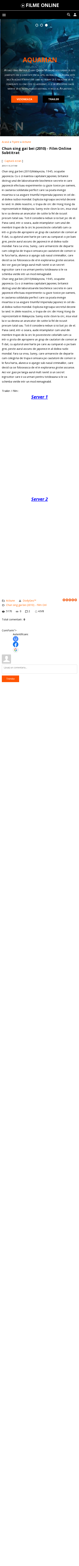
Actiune (26, 142)
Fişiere (15, 142)
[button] (36, 25)
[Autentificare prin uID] (15, 639)
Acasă (5, 142)
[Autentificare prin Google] (15, 650)
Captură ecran (13, 161)
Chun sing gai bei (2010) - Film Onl (26, 605)
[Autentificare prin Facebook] (15, 644)
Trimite (10, 678)
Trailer (53, 99)
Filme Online (42, 5)
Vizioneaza (24, 99)
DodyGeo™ (29, 600)
